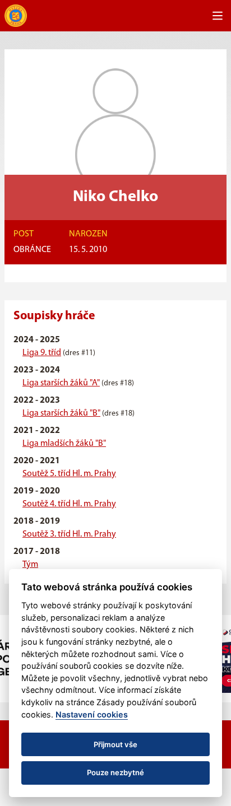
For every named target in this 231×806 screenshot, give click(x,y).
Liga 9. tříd (41, 352)
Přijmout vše (115, 744)
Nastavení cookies (92, 714)
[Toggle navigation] (218, 16)
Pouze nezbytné (115, 772)
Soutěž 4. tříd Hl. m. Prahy (69, 504)
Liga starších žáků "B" (61, 413)
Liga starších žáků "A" (61, 383)
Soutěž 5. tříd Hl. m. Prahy (69, 473)
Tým (30, 564)
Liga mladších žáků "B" (64, 443)
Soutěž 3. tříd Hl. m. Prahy (69, 534)
